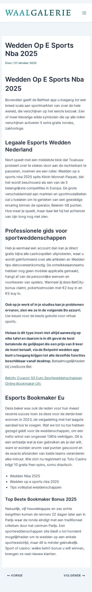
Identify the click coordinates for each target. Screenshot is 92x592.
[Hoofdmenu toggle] (84, 13)
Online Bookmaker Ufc (23, 383)
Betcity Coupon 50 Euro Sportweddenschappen (43, 378)
